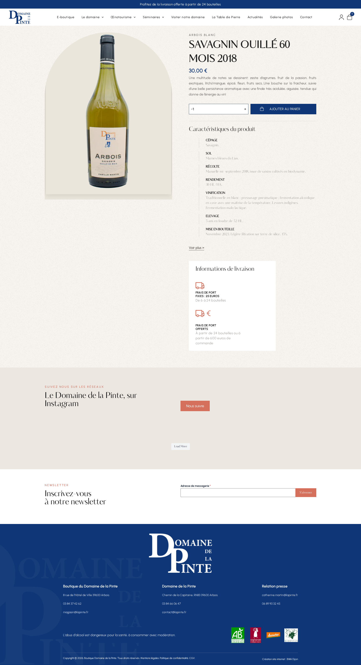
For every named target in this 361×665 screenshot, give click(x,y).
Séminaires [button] (151, 17)
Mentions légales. (149, 658)
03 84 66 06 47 (171, 603)
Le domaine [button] (91, 17)
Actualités (255, 17)
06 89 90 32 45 (271, 603)
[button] (102, 17)
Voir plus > (196, 248)
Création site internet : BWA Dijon (280, 659)
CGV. (192, 658)
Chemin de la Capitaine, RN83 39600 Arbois (190, 595)
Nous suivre (195, 406)
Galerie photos (281, 17)
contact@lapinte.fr (174, 612)
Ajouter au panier (284, 109)
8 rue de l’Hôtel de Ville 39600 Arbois (86, 595)
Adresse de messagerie (195, 485)
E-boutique (65, 17)
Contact (306, 17)
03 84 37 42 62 (72, 603)
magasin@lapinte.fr (75, 612)
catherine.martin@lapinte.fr (280, 595)
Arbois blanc (202, 35)
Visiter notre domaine (188, 17)
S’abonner (306, 492)
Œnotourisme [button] (121, 17)
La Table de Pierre (226, 17)
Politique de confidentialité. (174, 658)
